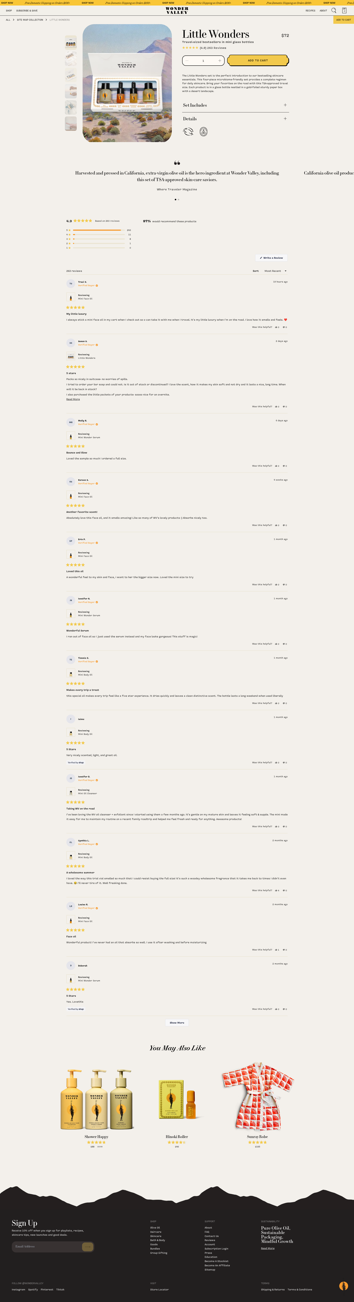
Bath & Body (157, 1240)
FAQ (207, 1231)
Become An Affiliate (217, 1265)
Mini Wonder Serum (89, 437)
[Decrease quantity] (187, 60)
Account (210, 1244)
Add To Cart (96, 1150)
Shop (9, 10)
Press (208, 1252)
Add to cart (343, 19)
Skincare (155, 1236)
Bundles (155, 1248)
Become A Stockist (216, 1261)
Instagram (18, 1289)
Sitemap (210, 1269)
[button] (98, 230)
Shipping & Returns (273, 1289)
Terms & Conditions (300, 1289)
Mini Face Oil (85, 298)
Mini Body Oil (85, 674)
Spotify (33, 1289)
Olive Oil (155, 1227)
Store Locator (159, 1289)
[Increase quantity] (219, 60)
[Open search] (334, 10)
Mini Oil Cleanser (87, 793)
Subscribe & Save (27, 10)
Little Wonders (86, 358)
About (323, 10)
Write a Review (275, 258)
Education (211, 1257)
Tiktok (60, 1289)
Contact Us (212, 1236)
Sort (256, 271)
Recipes (310, 10)
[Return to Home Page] (177, 10)
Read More (268, 1248)
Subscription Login (216, 1248)
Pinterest (47, 1289)
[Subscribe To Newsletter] (87, 1246)
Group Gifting (158, 1252)
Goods (154, 1244)
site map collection (30, 19)
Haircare (155, 1231)
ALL (8, 19)
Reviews (210, 1240)
